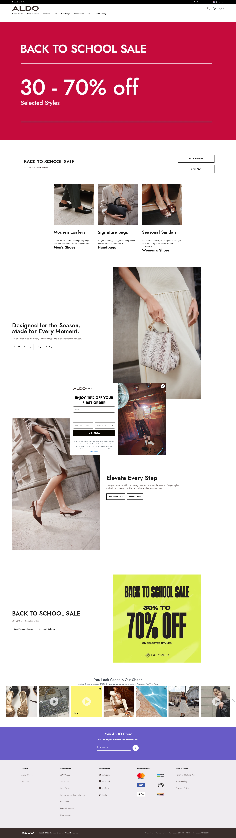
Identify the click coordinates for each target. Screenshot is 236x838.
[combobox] (104, 425)
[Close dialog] (163, 386)
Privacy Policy (93, 451)
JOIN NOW (94, 433)
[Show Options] (112, 425)
